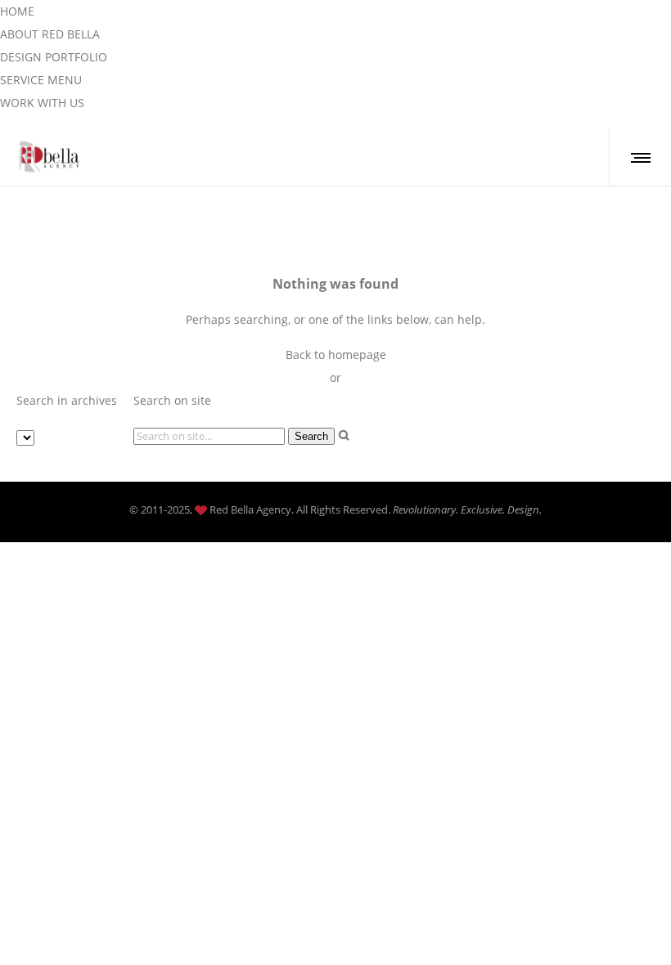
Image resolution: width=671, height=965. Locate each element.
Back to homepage (336, 354)
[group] (17, 11)
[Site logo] (50, 157)
